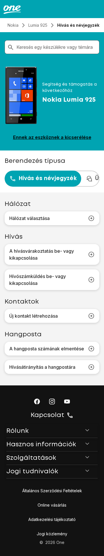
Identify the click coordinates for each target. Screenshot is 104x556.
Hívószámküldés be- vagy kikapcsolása (37, 279)
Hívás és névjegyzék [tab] (47, 178)
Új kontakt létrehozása (33, 316)
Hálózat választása (29, 218)
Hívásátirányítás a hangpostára (42, 367)
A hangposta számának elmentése (46, 349)
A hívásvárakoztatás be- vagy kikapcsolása (41, 254)
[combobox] (56, 47)
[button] (37, 401)
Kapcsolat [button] (47, 415)
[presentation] (52, 179)
